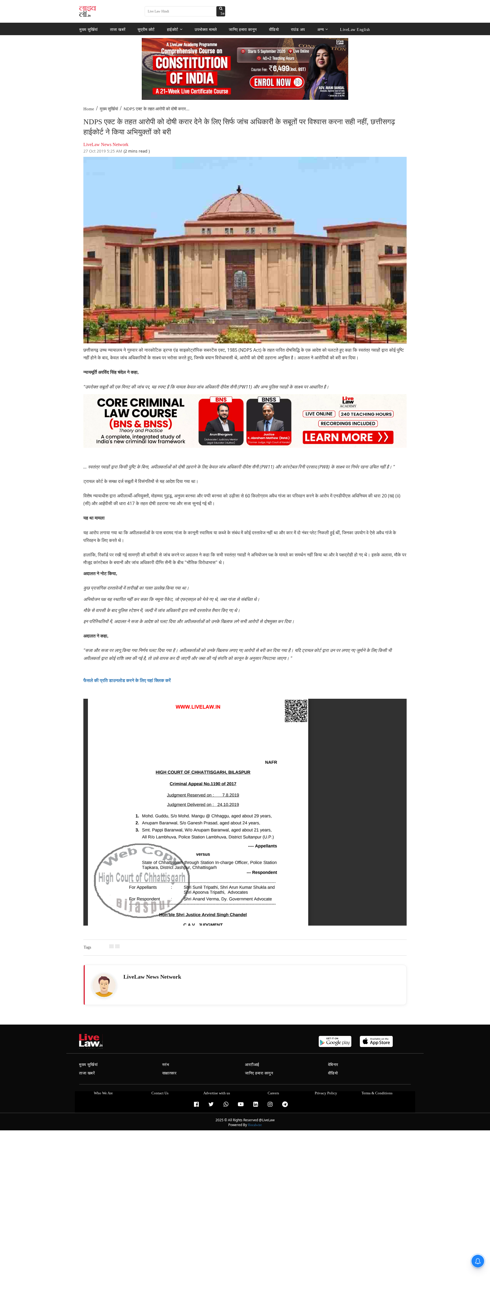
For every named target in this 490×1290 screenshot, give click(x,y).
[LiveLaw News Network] (104, 985)
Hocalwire (255, 1125)
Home (88, 109)
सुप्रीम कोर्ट (146, 29)
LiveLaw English (355, 29)
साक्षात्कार (169, 1073)
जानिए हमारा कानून (243, 29)
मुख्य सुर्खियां (88, 29)
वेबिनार (333, 1065)
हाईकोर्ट (172, 29)
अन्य (320, 29)
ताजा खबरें (118, 29)
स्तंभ (165, 1065)
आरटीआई (252, 1065)
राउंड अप (298, 29)
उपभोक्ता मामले (206, 29)
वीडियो (274, 29)
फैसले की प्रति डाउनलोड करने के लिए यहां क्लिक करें (127, 680)
